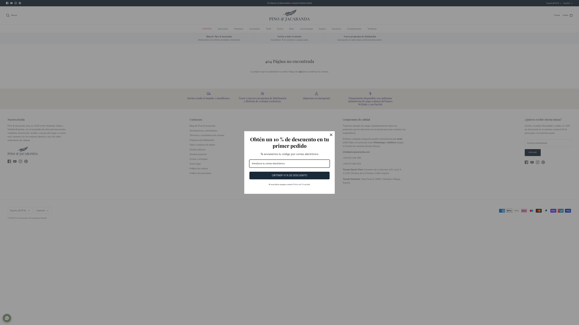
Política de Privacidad (301, 184)
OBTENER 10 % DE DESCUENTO (289, 175)
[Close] (331, 134)
